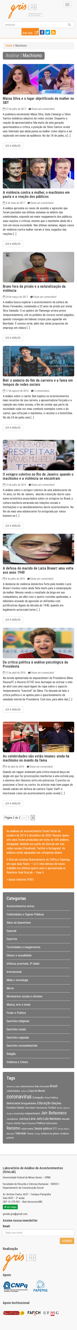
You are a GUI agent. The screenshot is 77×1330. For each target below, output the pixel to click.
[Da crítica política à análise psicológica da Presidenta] (38, 643)
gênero (66, 1108)
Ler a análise (13, 145)
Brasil (53, 1086)
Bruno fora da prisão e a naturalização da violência (34, 288)
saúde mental (27, 1128)
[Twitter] (47, 32)
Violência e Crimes (17, 1062)
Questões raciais (16, 1029)
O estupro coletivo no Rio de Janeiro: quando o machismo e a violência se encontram (38, 476)
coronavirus (19, 1096)
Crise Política (51, 1097)
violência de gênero (50, 1133)
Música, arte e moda (18, 1004)
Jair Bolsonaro (54, 1113)
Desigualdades (28, 1103)
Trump (37, 1133)
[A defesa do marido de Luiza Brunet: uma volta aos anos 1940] (38, 549)
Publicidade (51, 1123)
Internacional (14, 972)
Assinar (67, 1240)
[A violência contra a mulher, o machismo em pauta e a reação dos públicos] (38, 173)
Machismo (55, 1119)
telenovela (10, 1134)
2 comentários (42, 390)
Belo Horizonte (42, 1086)
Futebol (52, 1107)
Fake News (30, 1108)
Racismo (13, 1128)
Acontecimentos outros (20, 906)
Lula (46, 1119)
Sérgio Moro (63, 1128)
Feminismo (41, 1107)
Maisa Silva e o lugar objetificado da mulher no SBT (38, 100)
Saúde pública (43, 1128)
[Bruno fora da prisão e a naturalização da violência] (38, 267)
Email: (6, 1226)
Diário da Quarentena (19, 922)
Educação (44, 1103)
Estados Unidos (15, 1107)
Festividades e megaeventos (23, 947)
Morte (10, 988)
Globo (60, 1108)
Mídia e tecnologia (17, 980)
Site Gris (27, 33)
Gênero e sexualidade (19, 955)
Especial (11, 931)
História (10, 1114)
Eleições (56, 1103)
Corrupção (38, 1097)
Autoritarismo (27, 1086)
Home (9, 45)
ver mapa (11, 1207)
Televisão (20, 1133)
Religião (11, 1054)
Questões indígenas (18, 1021)
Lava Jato (36, 1119)
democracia (13, 1103)
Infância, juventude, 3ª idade (23, 963)
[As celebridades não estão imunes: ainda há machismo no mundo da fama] (38, 737)
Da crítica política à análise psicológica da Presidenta (35, 664)
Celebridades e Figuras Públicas (25, 914)
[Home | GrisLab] (26, 11)
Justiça (23, 1119)
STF (55, 1128)
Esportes (12, 939)
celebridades (13, 1090)
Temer (30, 1133)
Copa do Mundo (36, 1090)
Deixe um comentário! (43, 108)
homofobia (19, 1113)
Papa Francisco (28, 1123)
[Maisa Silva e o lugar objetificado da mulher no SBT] (38, 79)
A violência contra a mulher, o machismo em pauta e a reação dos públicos (36, 194)
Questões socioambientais (22, 1045)
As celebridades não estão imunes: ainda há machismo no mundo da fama (36, 758)
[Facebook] (41, 32)
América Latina (13, 1086)
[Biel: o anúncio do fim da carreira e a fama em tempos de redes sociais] (38, 361)
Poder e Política (16, 1013)
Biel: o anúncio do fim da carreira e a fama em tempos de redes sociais (38, 382)
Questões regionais (18, 1037)
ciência (24, 1091)
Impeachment (32, 1113)
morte (17, 1123)
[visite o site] (15, 1286)
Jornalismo (12, 1118)
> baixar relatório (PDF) (20, 879)
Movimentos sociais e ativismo (24, 996)
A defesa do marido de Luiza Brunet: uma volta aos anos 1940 (38, 570)
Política (41, 1123)
